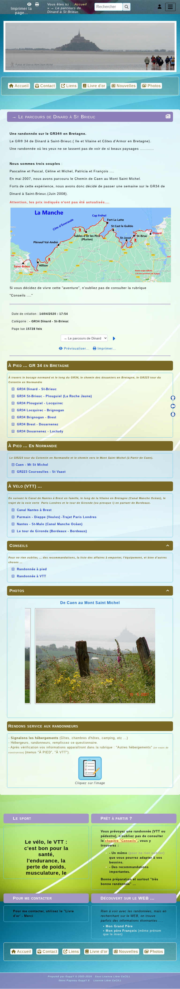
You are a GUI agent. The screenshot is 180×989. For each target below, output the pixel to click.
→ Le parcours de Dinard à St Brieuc (53, 116)
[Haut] (173, 398)
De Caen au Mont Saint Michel (90, 603)
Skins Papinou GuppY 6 (75, 980)
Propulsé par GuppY (61, 976)
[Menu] (170, 7)
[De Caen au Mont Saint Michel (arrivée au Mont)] (90, 46)
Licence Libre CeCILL (107, 980)
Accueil (80, 4)
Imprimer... (106, 348)
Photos (89, 590)
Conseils (89, 545)
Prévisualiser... (76, 348)
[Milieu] (173, 406)
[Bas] (173, 414)
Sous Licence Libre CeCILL (113, 976)
